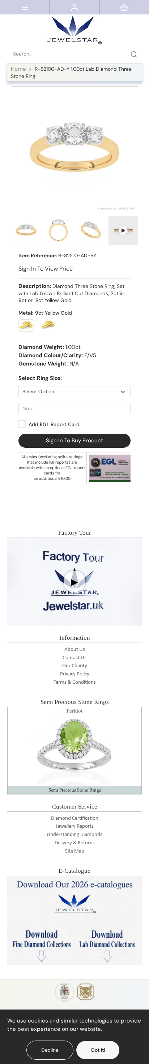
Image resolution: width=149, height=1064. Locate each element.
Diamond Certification (74, 818)
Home (18, 69)
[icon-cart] (124, 7)
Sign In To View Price (45, 268)
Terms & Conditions (75, 682)
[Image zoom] (74, 150)
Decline (50, 1050)
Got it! (98, 1050)
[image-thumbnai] (26, 230)
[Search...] (134, 54)
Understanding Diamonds (74, 834)
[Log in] (74, 7)
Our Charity (74, 666)
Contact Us (74, 658)
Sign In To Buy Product (74, 440)
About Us (74, 649)
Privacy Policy (74, 674)
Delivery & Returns (75, 843)
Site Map (74, 851)
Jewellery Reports (75, 826)
